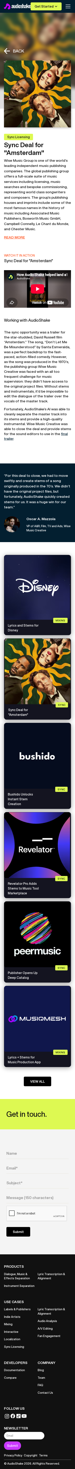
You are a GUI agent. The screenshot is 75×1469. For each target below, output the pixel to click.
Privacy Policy (13, 1455)
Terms (43, 1455)
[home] (17, 6)
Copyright (30, 1455)
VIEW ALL (37, 1081)
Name (13, 1147)
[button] (46, 6)
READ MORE (14, 237)
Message (15, 1191)
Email (13, 1162)
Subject (14, 1176)
